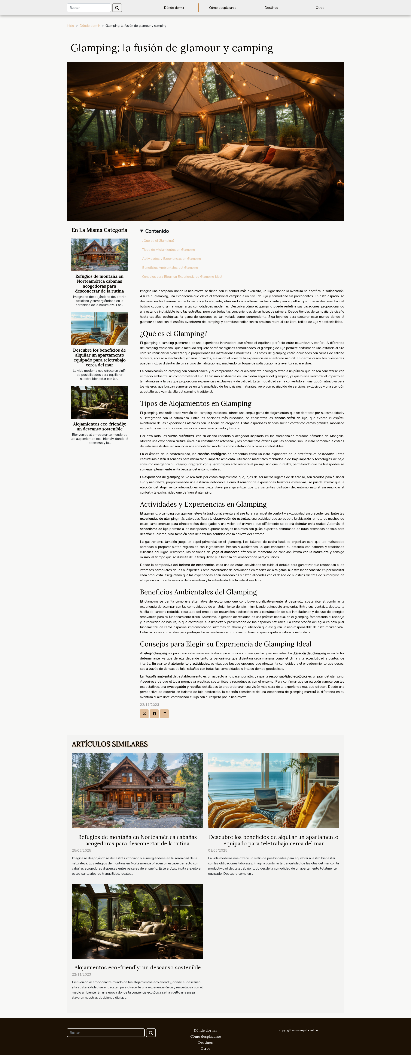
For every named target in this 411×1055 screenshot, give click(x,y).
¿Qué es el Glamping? (158, 240)
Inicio (70, 25)
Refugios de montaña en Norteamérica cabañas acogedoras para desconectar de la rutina (99, 284)
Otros (320, 7)
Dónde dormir (174, 7)
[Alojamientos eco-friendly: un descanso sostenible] (99, 402)
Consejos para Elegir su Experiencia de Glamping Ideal (182, 276)
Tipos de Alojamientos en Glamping (168, 249)
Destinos (271, 7)
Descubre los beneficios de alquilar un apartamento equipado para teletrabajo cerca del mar (99, 357)
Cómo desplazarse (223, 7)
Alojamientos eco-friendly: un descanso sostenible (99, 426)
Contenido (157, 231)
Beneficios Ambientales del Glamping (170, 267)
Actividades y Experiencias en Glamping (171, 258)
